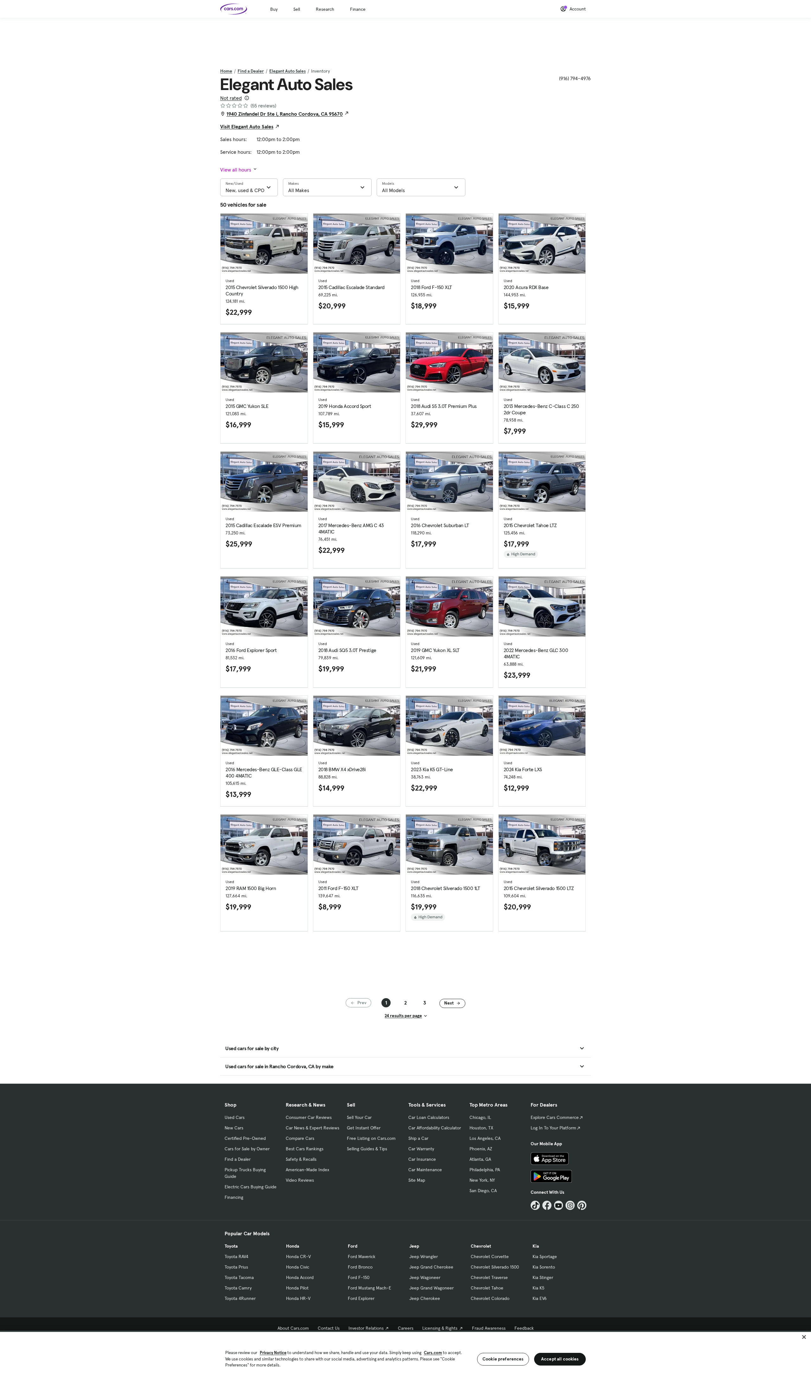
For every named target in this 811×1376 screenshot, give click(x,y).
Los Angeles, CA (485, 1138)
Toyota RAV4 (236, 1256)
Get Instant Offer (363, 1128)
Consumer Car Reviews (309, 1117)
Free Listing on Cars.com (371, 1138)
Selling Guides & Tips (367, 1149)
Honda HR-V (298, 1298)
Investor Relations (366, 1328)
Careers (405, 1328)
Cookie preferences (503, 1359)
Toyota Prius (236, 1267)
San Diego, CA (483, 1190)
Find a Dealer (251, 71)
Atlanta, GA (480, 1159)
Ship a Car (418, 1138)
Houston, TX (481, 1128)
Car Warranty (421, 1149)
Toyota (231, 1246)
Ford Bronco (360, 1267)
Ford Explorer (361, 1298)
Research (325, 9)
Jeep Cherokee (424, 1298)
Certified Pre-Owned (245, 1138)
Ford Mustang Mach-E (369, 1288)
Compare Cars (300, 1138)
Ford (352, 1246)
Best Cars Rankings (304, 1149)
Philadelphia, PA (484, 1170)
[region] (405, 1353)
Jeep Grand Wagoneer (431, 1288)
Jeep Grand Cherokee (431, 1267)
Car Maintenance (425, 1170)
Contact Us (329, 1328)
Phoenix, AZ (480, 1149)
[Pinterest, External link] (581, 1205)
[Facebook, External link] (547, 1205)
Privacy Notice (273, 1352)
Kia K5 (538, 1288)
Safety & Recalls (301, 1159)
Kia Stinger (543, 1277)
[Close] (804, 1337)
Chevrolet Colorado (490, 1298)
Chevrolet (481, 1246)
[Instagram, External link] (570, 1205)
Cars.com (433, 1352)
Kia (536, 1246)
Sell (296, 9)
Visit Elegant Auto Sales (246, 126)
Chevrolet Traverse (489, 1277)
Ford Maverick (361, 1256)
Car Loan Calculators (428, 1117)
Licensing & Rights (439, 1328)
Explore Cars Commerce (555, 1117)
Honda (292, 1246)
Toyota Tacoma (239, 1277)
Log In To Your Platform (553, 1128)
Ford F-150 (358, 1277)
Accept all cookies (560, 1359)
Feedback (524, 1328)
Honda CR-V (298, 1256)
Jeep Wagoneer (424, 1277)
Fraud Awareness (489, 1328)
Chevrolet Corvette (490, 1256)
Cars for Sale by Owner (247, 1149)
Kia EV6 (540, 1298)
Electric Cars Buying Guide (251, 1187)
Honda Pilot (297, 1288)
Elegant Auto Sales (287, 71)
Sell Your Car (359, 1117)
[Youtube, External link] (558, 1205)
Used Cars (235, 1117)
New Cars (234, 1128)
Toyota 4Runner (240, 1298)
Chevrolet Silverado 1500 (495, 1267)
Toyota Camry (238, 1288)
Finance (358, 9)
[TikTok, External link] (535, 1205)
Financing (234, 1197)
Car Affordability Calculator (434, 1128)
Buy (274, 9)
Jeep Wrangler (423, 1256)
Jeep (414, 1246)
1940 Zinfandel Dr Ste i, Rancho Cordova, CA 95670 (285, 114)
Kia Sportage (545, 1256)
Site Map (416, 1180)
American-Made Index (307, 1170)
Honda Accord (300, 1277)
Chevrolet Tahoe (487, 1288)
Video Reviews (300, 1180)
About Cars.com (293, 1328)
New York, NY (482, 1180)
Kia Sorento (544, 1267)
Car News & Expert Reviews (312, 1128)
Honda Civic (297, 1267)
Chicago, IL (480, 1117)
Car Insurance (422, 1159)
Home (226, 71)
